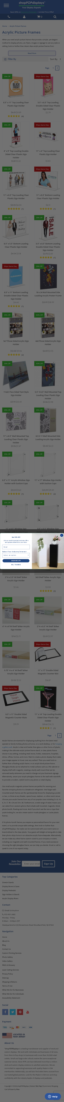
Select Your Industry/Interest (14, 552)
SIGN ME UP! (16, 561)
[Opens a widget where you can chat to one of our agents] (53, 1097)
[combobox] (15, 555)
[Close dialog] (61, 535)
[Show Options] (28, 555)
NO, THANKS (16, 565)
